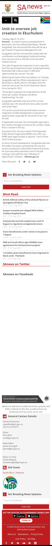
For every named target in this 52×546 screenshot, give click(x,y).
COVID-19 (26, 520)
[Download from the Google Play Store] (19, 516)
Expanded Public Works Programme (24, 132)
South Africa (8, 472)
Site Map (31, 538)
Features (20, 472)
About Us (11, 534)
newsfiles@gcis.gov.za (13, 424)
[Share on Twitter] (24, 161)
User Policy (20, 538)
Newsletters (23, 534)
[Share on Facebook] (19, 161)
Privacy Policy (37, 534)
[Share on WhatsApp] (29, 161)
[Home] (8, 8)
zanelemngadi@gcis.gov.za (15, 462)
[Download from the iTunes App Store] (33, 516)
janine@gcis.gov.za (11, 448)
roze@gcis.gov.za (11, 438)
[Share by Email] (34, 161)
